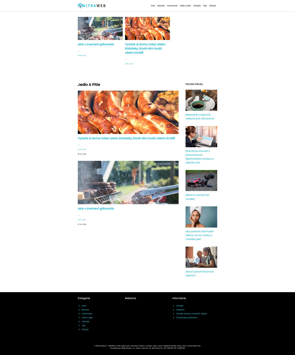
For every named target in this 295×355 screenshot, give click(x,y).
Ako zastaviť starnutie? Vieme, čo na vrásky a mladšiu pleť (200, 235)
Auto (153, 6)
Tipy (205, 6)
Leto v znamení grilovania (96, 44)
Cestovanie (172, 6)
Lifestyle (197, 6)
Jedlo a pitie (185, 6)
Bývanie (161, 6)
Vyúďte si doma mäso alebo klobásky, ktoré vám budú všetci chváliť (145, 48)
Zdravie (212, 6)
